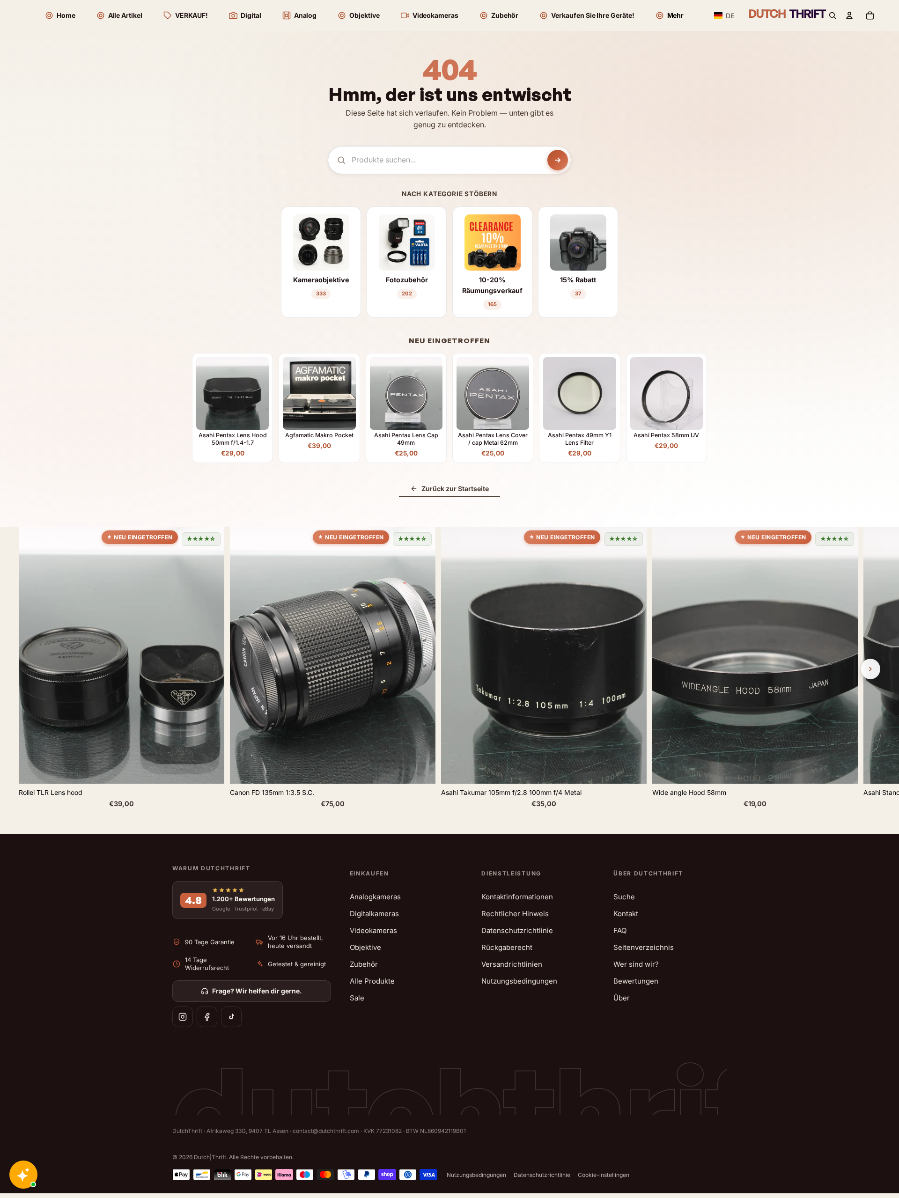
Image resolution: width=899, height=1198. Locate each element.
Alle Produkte (372, 981)
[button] (724, 15)
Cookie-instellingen (603, 1174)
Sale (357, 997)
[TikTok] (231, 1017)
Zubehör (364, 964)
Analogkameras (375, 896)
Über (621, 997)
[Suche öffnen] (832, 15)
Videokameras (373, 930)
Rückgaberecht (506, 947)
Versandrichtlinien (511, 964)
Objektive (365, 947)
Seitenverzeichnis (643, 947)
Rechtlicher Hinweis (515, 913)
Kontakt (625, 913)
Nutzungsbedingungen (519, 981)
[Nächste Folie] (870, 669)
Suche (624, 896)
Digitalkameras (374, 913)
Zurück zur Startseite (455, 488)
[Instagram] (182, 1017)
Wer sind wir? (636, 964)
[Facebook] (207, 1017)
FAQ (619, 930)
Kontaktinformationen (517, 896)
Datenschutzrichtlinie (517, 930)
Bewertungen (635, 981)
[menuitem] (669, 15)
